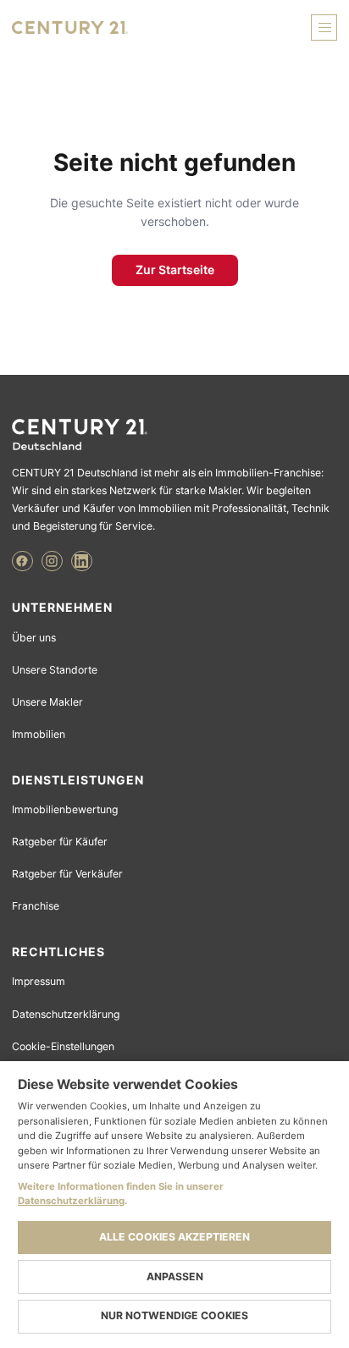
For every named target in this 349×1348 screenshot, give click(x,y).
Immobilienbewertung (65, 809)
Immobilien (38, 734)
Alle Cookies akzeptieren (174, 1236)
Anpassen (175, 1276)
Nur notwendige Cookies (174, 1315)
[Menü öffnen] (324, 27)
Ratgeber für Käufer (60, 841)
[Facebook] (22, 561)
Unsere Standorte (54, 669)
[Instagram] (52, 561)
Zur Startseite (175, 269)
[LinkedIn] (81, 561)
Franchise (35, 906)
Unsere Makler (47, 702)
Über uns (34, 637)
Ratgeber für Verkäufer (67, 873)
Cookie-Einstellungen (63, 1046)
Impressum (38, 981)
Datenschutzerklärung (65, 1014)
